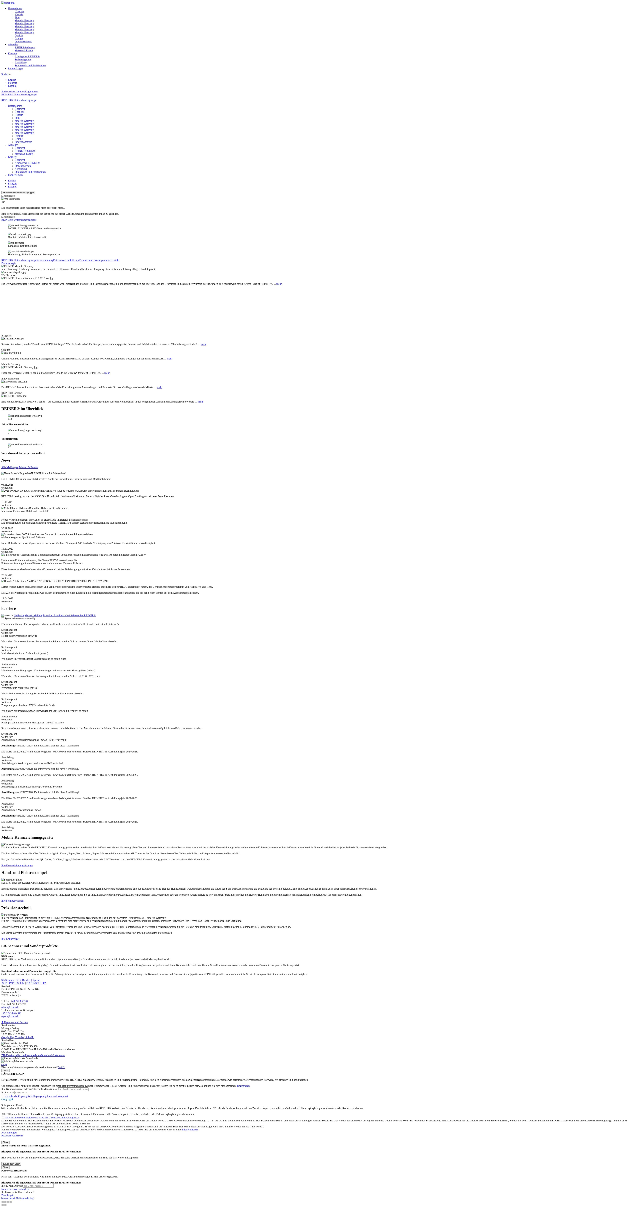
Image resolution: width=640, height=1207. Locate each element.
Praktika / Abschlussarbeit (56, 615)
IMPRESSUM (16, 983)
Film (17, 17)
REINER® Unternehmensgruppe (18, 94)
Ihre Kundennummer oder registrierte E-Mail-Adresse (29, 1089)
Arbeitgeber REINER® (27, 56)
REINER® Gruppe (25, 47)
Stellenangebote (23, 59)
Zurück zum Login (11, 1164)
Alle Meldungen (9, 467)
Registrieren (243, 1085)
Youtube (19, 1037)
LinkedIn (29, 1037)
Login (28, 91)
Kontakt (115, 260)
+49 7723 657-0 (19, 1001)
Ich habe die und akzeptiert (36, 1096)
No (63, 1067)
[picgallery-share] (5, 1201)
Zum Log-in (7, 1195)
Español (12, 85)
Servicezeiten (8, 1025)
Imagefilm (6, 335)
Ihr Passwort (7, 1092)
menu (35, 91)
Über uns (19, 11)
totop (4, 1064)
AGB (4, 983)
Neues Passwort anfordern (15, 1189)
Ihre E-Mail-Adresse (12, 1185)
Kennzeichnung (44, 260)
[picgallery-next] (5, 1204)
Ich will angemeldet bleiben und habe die (42, 1117)
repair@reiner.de (10, 1016)
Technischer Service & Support (17, 1010)
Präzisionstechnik (62, 260)
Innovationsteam (23, 41)
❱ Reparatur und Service (14, 1022)
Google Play (7, 1037)
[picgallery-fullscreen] (8, 1201)
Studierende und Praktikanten (30, 65)
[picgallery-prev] (2, 1204)
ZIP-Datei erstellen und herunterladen (21, 1055)
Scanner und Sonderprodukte (95, 260)
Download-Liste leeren (53, 1055)
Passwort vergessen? (12, 1135)
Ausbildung (21, 62)
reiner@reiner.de (10, 1007)
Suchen (5, 74)
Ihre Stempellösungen (12, 900)
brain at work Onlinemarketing (17, 1198)
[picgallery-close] (2, 1201)
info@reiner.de (190, 1129)
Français (12, 82)
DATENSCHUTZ (36, 983)
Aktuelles (13, 44)
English (12, 79)
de (12, 80)
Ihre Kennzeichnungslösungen (17, 865)
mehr (279, 283)
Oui (60, 1067)
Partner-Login (15, 68)
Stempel (76, 260)
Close (5, 1070)
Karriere (12, 53)
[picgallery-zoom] (10, 1201)
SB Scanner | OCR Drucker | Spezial (20, 980)
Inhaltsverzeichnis (23, 1061)
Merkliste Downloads (26, 1058)
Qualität (19, 35)
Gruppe (19, 38)
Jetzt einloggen (9, 1132)
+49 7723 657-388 (11, 1013)
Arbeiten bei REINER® (83, 615)
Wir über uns (8, 275)
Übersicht (20, 108)
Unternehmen (15, 8)
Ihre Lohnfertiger (10, 938)
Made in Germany (24, 20)
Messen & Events (24, 50)
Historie (19, 14)
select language (17, 91)
